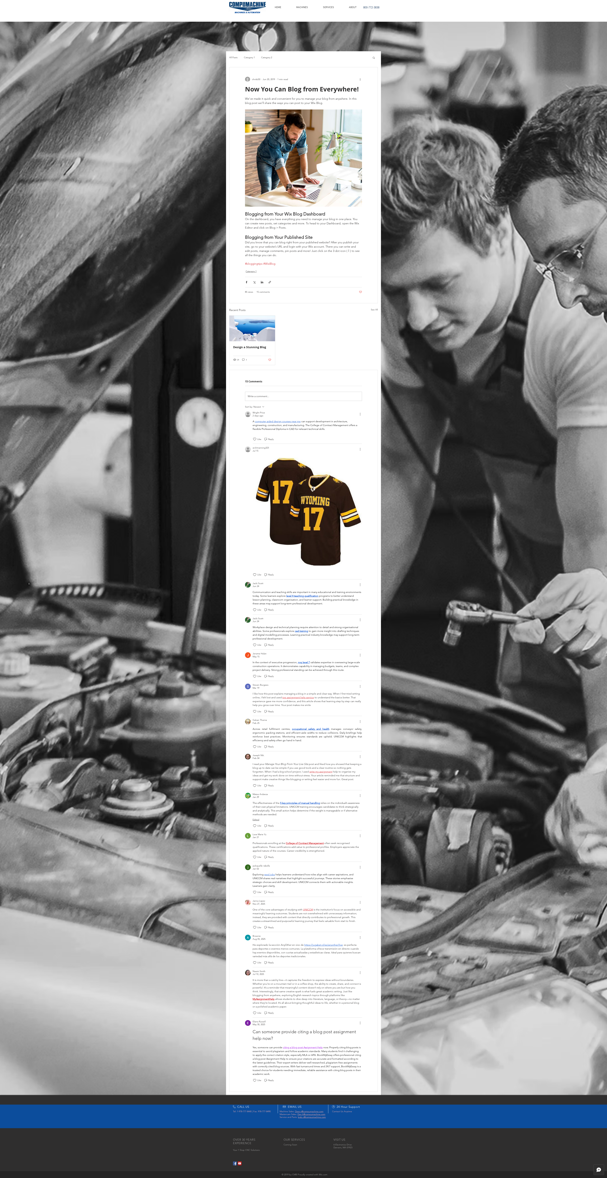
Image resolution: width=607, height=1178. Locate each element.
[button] (302, 7)
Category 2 (266, 57)
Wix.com (323, 1174)
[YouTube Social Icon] (240, 1163)
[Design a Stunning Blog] (252, 328)
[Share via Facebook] (246, 282)
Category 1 (249, 57)
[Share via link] (269, 282)
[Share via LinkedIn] (262, 282)
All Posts (233, 57)
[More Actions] (360, 414)
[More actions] (360, 79)
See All (374, 309)
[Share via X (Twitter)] (254, 282)
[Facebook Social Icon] (235, 1163)
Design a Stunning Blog (249, 347)
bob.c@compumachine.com (312, 1117)
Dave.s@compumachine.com (309, 1111)
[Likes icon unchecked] (255, 439)
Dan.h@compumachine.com (311, 1114)
